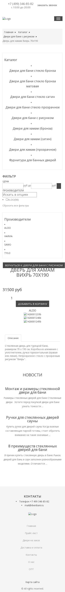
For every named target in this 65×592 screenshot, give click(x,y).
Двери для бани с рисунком (33, 118)
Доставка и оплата (31, 547)
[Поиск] (59, 186)
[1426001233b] (32, 314)
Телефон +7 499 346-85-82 (34, 501)
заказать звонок (47, 5)
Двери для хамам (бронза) (32, 128)
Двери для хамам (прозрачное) (32, 149)
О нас (31, 562)
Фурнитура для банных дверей (32, 160)
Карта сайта (33, 582)
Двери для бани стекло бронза (32, 71)
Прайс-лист (31, 533)
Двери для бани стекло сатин (32, 97)
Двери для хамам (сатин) (32, 139)
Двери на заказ (31, 540)
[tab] (32, 181)
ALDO (11, 199)
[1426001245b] (32, 321)
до (29, 185)
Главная (31, 525)
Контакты (31, 554)
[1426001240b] (32, 317)
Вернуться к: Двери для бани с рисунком (34, 265)
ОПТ (31, 569)
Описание (13, 338)
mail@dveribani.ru (34, 505)
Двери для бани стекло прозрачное (33, 107)
